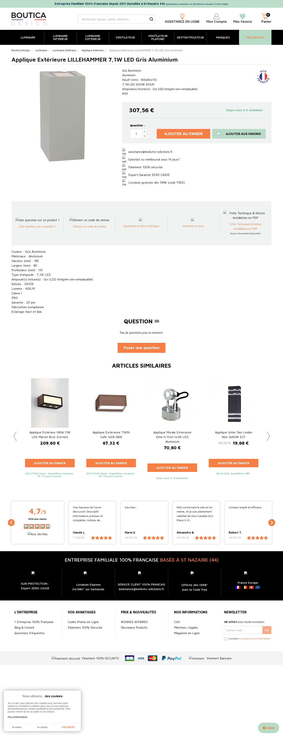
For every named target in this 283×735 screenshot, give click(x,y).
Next (267, 433)
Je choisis (42, 727)
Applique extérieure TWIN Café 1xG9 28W (111, 435)
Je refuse (17, 727)
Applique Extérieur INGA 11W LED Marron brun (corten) (49, 435)
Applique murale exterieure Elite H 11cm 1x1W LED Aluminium (172, 437)
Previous (13, 433)
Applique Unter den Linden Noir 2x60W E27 (233, 435)
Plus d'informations (18, 717)
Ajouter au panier (183, 133)
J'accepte (68, 727)
